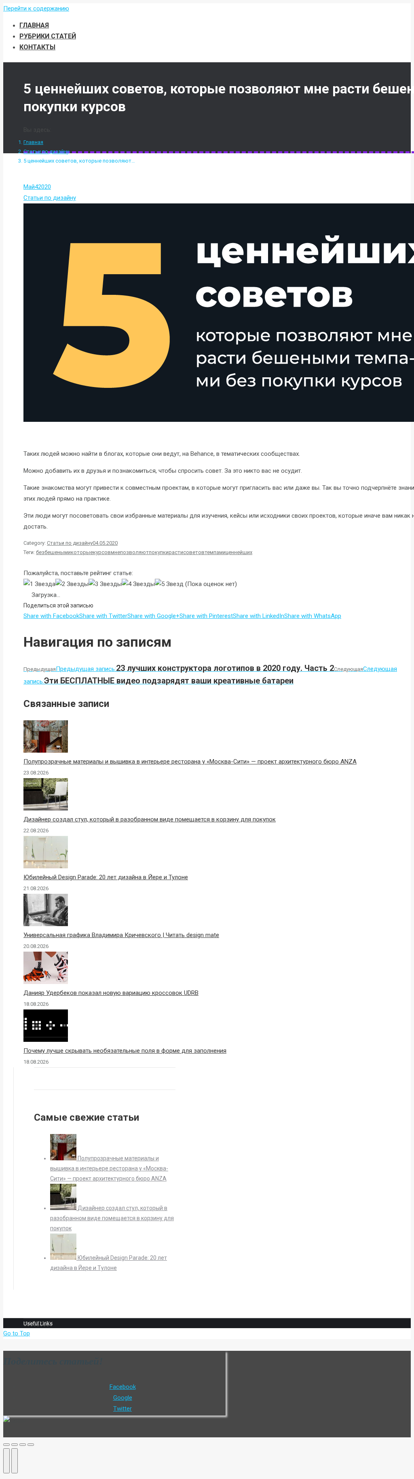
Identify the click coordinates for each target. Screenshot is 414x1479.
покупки (159, 552)
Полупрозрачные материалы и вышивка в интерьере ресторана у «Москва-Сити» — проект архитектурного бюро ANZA (190, 761)
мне (115, 552)
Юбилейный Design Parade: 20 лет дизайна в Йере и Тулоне (105, 877)
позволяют (134, 552)
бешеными (57, 552)
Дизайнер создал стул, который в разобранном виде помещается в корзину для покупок (149, 819)
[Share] (14, 1444)
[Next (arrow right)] (14, 1460)
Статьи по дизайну (46, 151)
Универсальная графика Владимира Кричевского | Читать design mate (121, 935)
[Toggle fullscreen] (22, 1444)
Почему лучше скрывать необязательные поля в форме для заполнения (124, 1050)
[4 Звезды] (138, 584)
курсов (102, 552)
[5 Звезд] (169, 584)
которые (82, 552)
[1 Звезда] (39, 584)
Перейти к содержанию (36, 8)
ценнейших (239, 552)
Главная (33, 142)
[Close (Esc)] (6, 1444)
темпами (215, 552)
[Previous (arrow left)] (6, 1460)
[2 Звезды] (72, 584)
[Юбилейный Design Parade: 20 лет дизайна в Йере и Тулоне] (64, 1258)
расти (176, 552)
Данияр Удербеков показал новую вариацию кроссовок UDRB (111, 993)
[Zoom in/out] (30, 1444)
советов (194, 552)
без (40, 552)
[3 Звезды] (105, 584)
